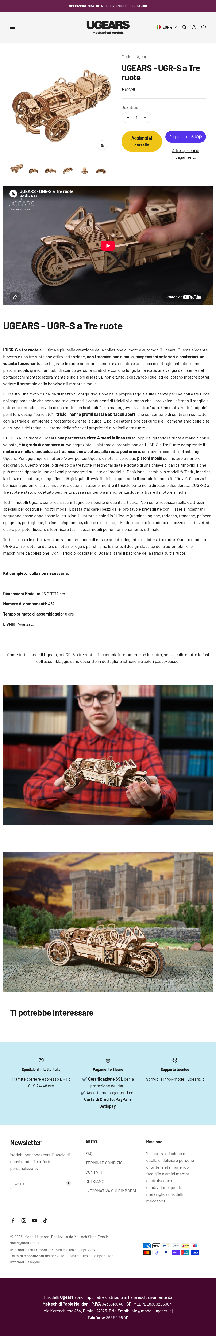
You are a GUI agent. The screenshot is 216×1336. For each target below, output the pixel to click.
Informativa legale (25, 1261)
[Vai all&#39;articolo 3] (50, 171)
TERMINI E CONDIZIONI (106, 1162)
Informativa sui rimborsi (30, 1249)
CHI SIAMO (94, 1181)
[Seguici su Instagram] (24, 1220)
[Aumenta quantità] (145, 117)
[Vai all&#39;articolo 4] (67, 171)
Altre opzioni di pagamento (185, 154)
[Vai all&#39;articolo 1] (17, 168)
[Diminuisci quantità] (128, 117)
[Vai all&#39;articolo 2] (33, 171)
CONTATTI (94, 1172)
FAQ (89, 1153)
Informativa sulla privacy (75, 1249)
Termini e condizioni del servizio (37, 1255)
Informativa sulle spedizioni (92, 1255)
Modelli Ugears (135, 56)
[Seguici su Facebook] (13, 1220)
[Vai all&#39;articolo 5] (84, 171)
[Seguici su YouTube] (34, 1220)
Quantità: (130, 107)
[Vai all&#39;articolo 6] (101, 171)
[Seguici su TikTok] (45, 1220)
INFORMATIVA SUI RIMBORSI (110, 1190)
